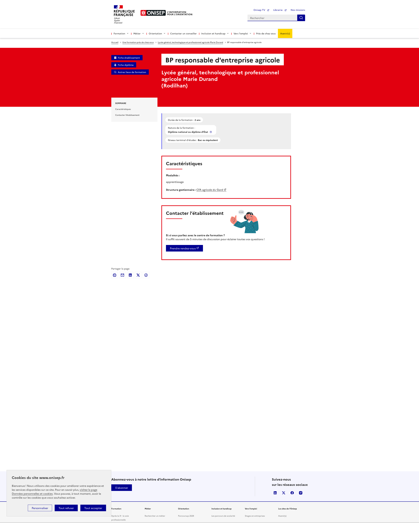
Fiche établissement (129, 57)
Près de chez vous (266, 33)
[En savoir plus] (211, 132)
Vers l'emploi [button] (241, 33)
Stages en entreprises (255, 515)
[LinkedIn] (130, 275)
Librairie (278, 9)
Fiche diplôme (126, 64)
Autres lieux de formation (132, 72)
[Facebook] (146, 275)
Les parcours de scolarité (223, 515)
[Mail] (122, 275)
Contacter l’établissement (127, 114)
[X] (138, 275)
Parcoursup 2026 (186, 515)
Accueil (114, 42)
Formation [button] (119, 33)
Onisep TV (260, 9)
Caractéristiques (123, 109)
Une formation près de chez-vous (138, 42)
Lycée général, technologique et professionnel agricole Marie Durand (190, 42)
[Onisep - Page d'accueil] (153, 13)
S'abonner (121, 487)
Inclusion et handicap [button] (213, 33)
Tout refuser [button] (66, 508)
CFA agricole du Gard (209, 189)
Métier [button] (137, 33)
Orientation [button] (155, 33)
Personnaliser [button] (40, 508)
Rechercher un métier (155, 515)
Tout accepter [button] (93, 508)
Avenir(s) (285, 33)
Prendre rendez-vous (183, 248)
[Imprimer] (114, 275)
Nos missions (298, 9)
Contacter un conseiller (183, 33)
